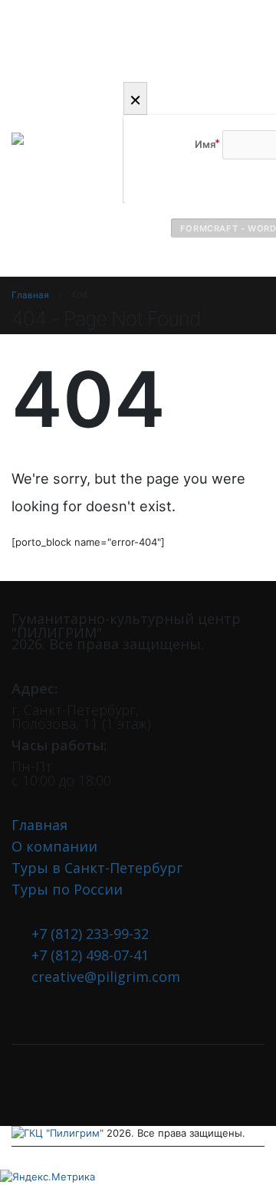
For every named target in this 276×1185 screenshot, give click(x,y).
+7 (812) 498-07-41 (90, 955)
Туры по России (67, 889)
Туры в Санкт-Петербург (97, 867)
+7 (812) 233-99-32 (90, 933)
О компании (54, 846)
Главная (39, 825)
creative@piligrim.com (105, 976)
